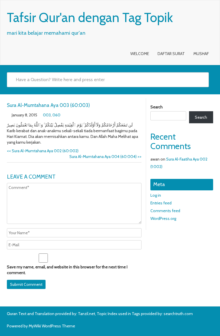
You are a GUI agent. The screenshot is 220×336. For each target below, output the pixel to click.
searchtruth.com (178, 313)
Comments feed (165, 210)
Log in (155, 195)
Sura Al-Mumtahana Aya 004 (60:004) (105, 156)
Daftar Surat (171, 53)
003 (47, 115)
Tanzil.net (86, 313)
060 (56, 115)
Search (156, 107)
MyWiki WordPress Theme (52, 326)
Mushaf (201, 53)
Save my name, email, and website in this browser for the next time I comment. (67, 269)
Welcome (139, 53)
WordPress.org (163, 218)
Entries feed (161, 203)
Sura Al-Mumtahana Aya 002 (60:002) (42, 150)
